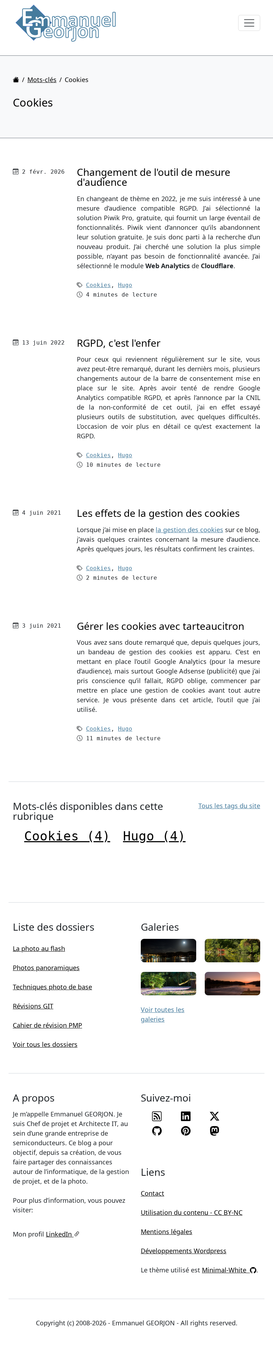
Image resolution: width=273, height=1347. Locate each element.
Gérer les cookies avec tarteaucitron (160, 626)
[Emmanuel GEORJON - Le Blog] (66, 23)
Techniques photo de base (52, 987)
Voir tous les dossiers (45, 1044)
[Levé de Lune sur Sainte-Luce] (168, 950)
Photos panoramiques (46, 967)
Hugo (125, 285)
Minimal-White (226, 1270)
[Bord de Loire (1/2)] (232, 983)
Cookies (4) (67, 836)
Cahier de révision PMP (47, 1025)
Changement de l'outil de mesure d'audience (153, 177)
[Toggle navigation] (249, 23)
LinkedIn (60, 1234)
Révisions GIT (33, 1006)
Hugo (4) (154, 836)
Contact (152, 1193)
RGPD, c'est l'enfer (119, 343)
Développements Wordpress (183, 1250)
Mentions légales (166, 1231)
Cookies (98, 285)
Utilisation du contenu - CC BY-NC (191, 1212)
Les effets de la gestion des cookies (158, 513)
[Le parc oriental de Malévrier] (232, 950)
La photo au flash (39, 948)
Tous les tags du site (229, 805)
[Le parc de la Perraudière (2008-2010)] (168, 983)
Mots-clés (42, 79)
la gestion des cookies (189, 529)
